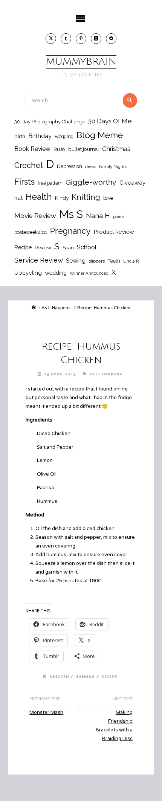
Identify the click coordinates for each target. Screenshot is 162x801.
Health (39, 197)
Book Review (32, 148)
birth (19, 136)
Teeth (114, 261)
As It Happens (55, 307)
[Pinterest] (81, 38)
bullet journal (83, 149)
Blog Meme (99, 135)
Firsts (24, 182)
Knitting (86, 197)
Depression (69, 166)
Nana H (98, 215)
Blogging (64, 136)
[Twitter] (51, 38)
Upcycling (28, 272)
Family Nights (113, 166)
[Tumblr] (66, 38)
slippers (97, 261)
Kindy (62, 198)
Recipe (23, 247)
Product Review (114, 232)
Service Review (38, 260)
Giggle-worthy (91, 182)
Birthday (40, 136)
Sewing (76, 260)
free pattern (50, 183)
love (108, 198)
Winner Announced (89, 273)
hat (18, 197)
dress (90, 166)
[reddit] (111, 38)
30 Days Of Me (110, 121)
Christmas (116, 148)
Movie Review (35, 215)
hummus (85, 677)
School (86, 247)
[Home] (34, 307)
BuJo (59, 149)
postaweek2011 (30, 232)
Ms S (71, 214)
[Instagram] (96, 38)
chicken (59, 677)
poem (118, 216)
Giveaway (132, 182)
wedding (56, 272)
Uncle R (131, 261)
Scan (68, 247)
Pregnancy (70, 231)
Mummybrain (81, 61)
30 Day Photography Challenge (49, 121)
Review (43, 247)
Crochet (28, 165)
